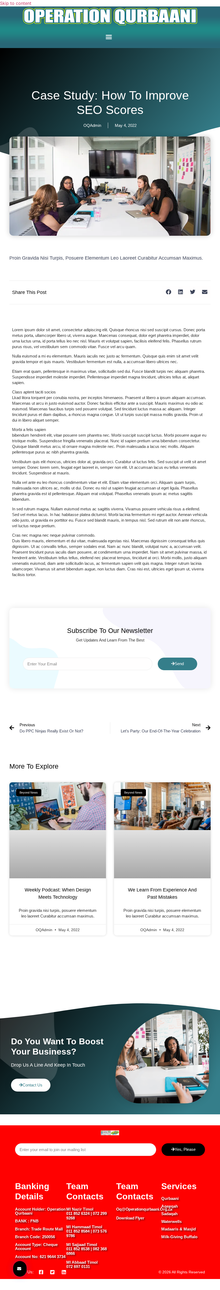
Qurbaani (170, 1198)
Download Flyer (130, 1218)
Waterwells (171, 1221)
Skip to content (15, 3)
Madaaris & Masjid (178, 1229)
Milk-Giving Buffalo (179, 1236)
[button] (109, 37)
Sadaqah (169, 1213)
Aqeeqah (169, 1206)
